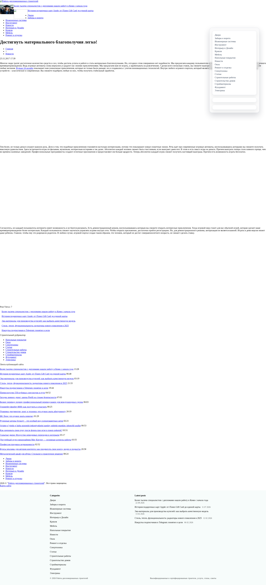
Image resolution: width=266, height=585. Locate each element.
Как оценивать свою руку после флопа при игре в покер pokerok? (31, 430)
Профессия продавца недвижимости (17, 444)
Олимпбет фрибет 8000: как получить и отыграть (23, 407)
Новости (10, 25)
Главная (9, 49)
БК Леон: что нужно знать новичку (16, 416)
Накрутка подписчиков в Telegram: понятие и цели (26, 330)
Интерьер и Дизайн (15, 28)
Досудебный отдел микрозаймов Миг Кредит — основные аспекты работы (35, 440)
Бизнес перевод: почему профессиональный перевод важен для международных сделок (41, 402)
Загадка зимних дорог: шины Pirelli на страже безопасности (28, 397)
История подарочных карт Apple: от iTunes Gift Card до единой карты (61, 10)
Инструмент (11, 23)
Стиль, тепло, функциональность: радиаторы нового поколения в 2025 (35, 325)
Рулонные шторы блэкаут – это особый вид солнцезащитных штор (31, 421)
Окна (8, 342)
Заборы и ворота (35, 18)
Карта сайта (5, 486)
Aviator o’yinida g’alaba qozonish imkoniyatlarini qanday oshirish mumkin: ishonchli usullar (40, 425)
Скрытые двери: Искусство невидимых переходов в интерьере (29, 435)
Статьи (9, 347)
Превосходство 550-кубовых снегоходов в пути (22, 392)
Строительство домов (16, 352)
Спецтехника (12, 345)
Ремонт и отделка (14, 35)
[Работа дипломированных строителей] (19, 1)
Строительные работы (16, 350)
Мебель (9, 33)
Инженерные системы (16, 20)
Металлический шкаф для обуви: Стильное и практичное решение (31, 454)
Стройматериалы (14, 355)
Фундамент (11, 357)
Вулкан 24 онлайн (24, 68)
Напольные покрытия (16, 340)
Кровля (9, 30)
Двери (31, 15)
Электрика (11, 360)
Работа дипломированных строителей (26, 483)
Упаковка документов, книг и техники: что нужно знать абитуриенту (33, 411)
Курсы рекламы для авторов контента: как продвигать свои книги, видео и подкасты (40, 449)
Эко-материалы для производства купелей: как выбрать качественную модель (38, 321)
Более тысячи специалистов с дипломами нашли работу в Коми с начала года (50, 6)
